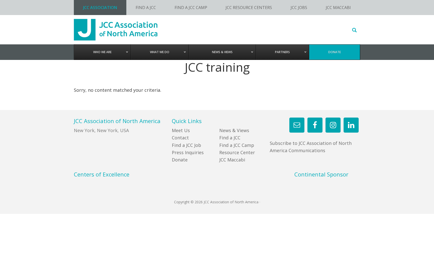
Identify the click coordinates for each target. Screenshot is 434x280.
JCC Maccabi (232, 160)
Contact (180, 138)
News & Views (234, 130)
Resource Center (237, 152)
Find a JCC (229, 138)
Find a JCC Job (186, 145)
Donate (180, 160)
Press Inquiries (188, 152)
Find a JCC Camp (236, 145)
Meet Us (181, 130)
